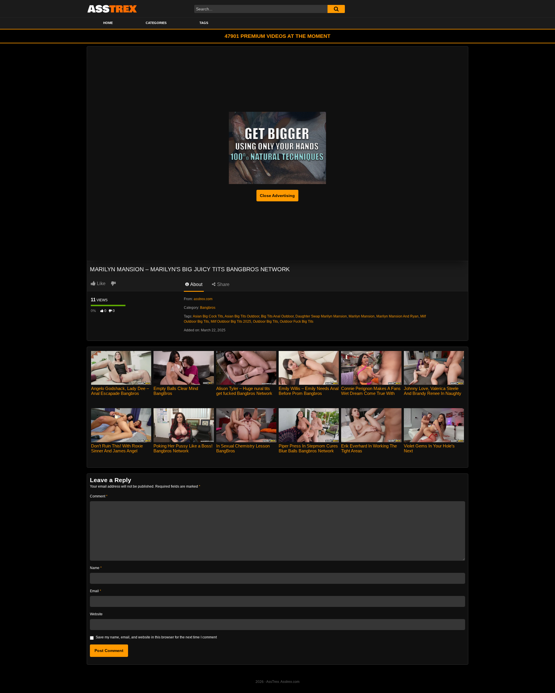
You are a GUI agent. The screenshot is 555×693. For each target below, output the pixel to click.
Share (223, 284)
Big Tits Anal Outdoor (277, 316)
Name (96, 568)
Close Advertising (277, 195)
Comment (99, 496)
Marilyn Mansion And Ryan (397, 316)
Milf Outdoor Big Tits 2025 (231, 321)
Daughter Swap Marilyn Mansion (321, 316)
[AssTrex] (112, 8)
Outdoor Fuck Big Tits (296, 321)
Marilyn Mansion (362, 316)
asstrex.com (203, 299)
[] (336, 9)
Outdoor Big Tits (265, 321)
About (195, 284)
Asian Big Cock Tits (208, 316)
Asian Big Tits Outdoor (242, 316)
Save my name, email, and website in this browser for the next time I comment (156, 637)
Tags (203, 23)
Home (108, 23)
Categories (156, 23)
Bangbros (207, 308)
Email (95, 591)
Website (96, 614)
